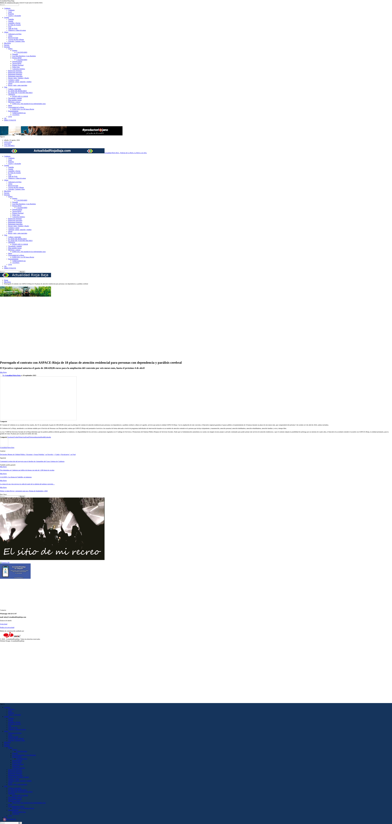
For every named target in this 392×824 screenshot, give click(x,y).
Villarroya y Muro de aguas (17, 30)
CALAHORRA (9, 146)
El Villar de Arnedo (14, 25)
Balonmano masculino (15, 76)
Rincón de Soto (13, 38)
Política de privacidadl (7, 627)
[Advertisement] (8, 327)
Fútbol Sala (16, 67)
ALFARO (7, 144)
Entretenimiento (13, 111)
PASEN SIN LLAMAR (20, 96)
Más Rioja (7, 43)
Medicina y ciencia (14, 102)
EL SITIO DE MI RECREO (17, 91)
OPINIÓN (11, 94)
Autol (10, 12)
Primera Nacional (17, 65)
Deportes (7, 47)
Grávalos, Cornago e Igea (16, 41)
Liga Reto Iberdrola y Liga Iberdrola (24, 56)
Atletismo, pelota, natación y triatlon (19, 82)
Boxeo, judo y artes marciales (17, 85)
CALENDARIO (21, 52)
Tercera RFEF (16, 63)
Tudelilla (11, 19)
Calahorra (7, 8)
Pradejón (11, 14)
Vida (5, 87)
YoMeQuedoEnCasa (19, 113)
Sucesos (6, 45)
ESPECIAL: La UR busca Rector (23, 109)
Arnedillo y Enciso (14, 23)
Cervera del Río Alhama (16, 39)
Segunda (15, 54)
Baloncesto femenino (15, 71)
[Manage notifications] (4, 819)
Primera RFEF (17, 58)
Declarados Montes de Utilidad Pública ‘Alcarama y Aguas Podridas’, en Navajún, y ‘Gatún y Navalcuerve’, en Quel (38, 454)
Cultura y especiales (14, 89)
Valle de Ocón (12, 28)
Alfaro (6, 32)
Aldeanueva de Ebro (14, 34)
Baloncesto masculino (15, 72)
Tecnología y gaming (15, 98)
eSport (10, 83)
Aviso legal (3, 624)
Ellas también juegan (15, 100)
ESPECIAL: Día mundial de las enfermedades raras (29, 104)
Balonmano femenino (15, 74)
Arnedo (6, 17)
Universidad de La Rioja (16, 107)
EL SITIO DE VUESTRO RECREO (20, 93)
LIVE (10, 116)
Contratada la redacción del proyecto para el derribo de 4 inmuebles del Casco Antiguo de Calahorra (32, 461)
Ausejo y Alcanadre (14, 16)
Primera (14, 50)
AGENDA (15, 115)
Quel (9, 27)
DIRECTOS (10, 120)
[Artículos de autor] (4, 446)
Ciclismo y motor (13, 80)
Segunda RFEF (17, 61)
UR (5, 118)
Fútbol (10, 49)
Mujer (10, 105)
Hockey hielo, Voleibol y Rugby (18, 78)
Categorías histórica (18, 69)
